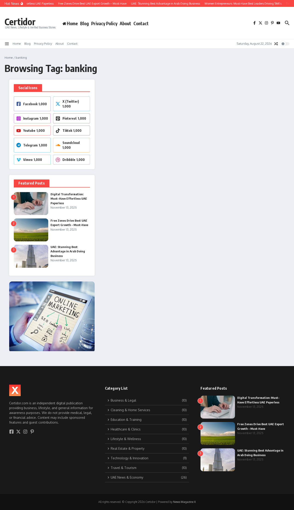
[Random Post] (276, 44)
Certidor (20, 21)
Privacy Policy (104, 23)
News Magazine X (184, 502)
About (125, 23)
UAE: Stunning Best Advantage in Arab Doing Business (68, 251)
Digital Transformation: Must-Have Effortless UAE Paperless (69, 198)
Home (17, 43)
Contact (141, 23)
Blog (84, 23)
